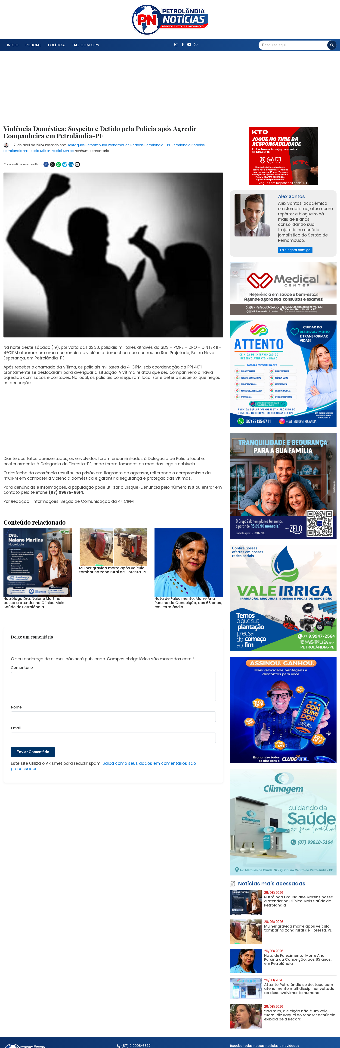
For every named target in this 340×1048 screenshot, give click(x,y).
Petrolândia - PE (158, 145)
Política (56, 45)
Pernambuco (96, 145)
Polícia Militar (39, 150)
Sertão (68, 150)
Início (13, 45)
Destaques (76, 145)
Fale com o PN (85, 45)
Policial (33, 45)
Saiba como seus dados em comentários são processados (103, 868)
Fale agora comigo (295, 250)
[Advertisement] (113, 90)
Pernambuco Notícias (126, 145)
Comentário (22, 770)
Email (16, 830)
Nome (16, 810)
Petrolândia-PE (15, 150)
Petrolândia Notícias (188, 145)
